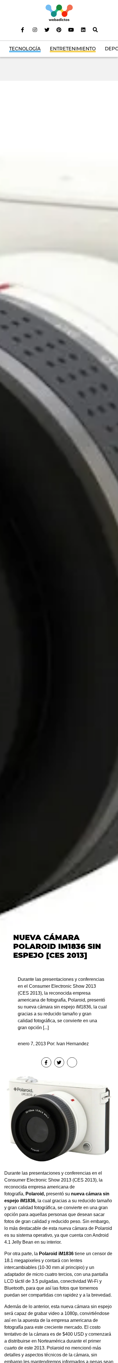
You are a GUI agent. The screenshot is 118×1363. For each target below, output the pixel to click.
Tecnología (25, 48)
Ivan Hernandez (72, 1043)
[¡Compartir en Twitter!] (59, 1062)
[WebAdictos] (59, 12)
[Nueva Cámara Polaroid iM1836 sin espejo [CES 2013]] (59, 523)
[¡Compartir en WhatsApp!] (72, 1062)
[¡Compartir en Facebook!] (46, 1062)
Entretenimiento (73, 48)
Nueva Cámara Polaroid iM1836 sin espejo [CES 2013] (57, 946)
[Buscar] (95, 29)
